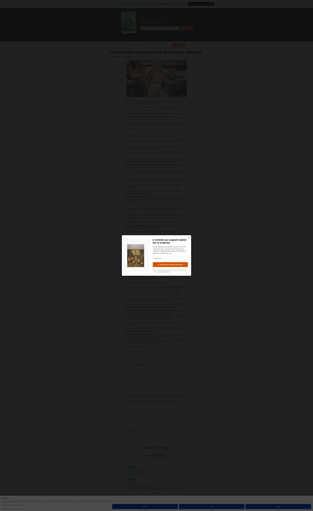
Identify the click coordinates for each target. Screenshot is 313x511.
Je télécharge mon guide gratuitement (170, 264)
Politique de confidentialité (164, 271)
